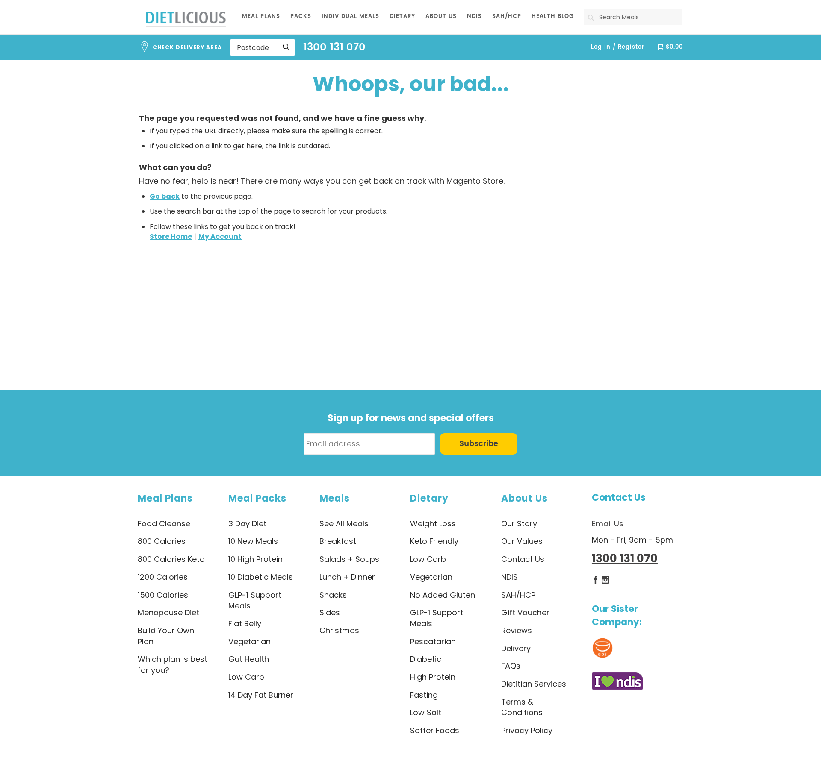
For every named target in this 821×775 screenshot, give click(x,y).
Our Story (519, 523)
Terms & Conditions (522, 707)
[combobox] (632, 17)
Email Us (607, 523)
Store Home (171, 236)
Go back (165, 196)
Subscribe (478, 443)
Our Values (522, 541)
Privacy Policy (526, 730)
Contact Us (619, 497)
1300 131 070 (334, 47)
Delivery (516, 648)
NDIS (509, 577)
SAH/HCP (518, 595)
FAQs (510, 666)
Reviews (516, 630)
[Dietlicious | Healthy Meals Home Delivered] (186, 19)
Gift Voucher (525, 612)
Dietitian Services (533, 683)
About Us (524, 498)
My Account (220, 236)
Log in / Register (617, 47)
